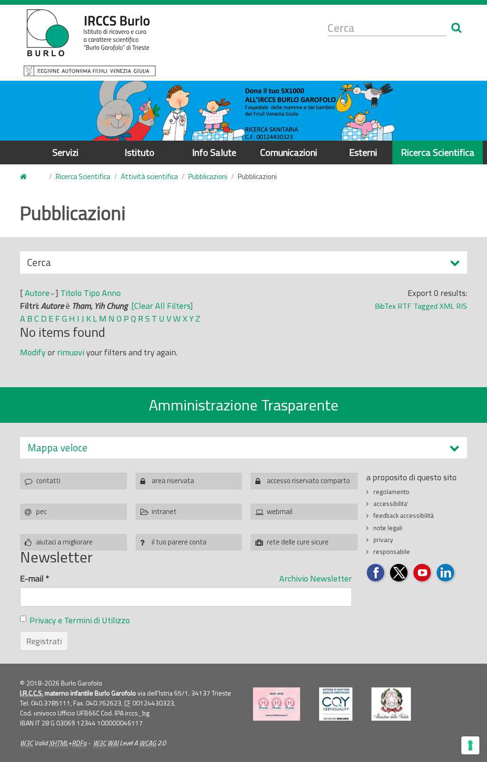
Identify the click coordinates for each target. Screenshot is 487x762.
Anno (111, 292)
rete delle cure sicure (298, 541)
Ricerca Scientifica (438, 152)
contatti (48, 480)
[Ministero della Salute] (391, 704)
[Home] (89, 43)
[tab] (243, 448)
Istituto (140, 152)
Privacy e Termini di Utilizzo (79, 620)
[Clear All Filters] (162, 305)
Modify (33, 352)
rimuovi (70, 352)
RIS (461, 306)
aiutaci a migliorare (64, 541)
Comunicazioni (288, 152)
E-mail (34, 578)
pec (41, 511)
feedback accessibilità (403, 515)
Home (29, 176)
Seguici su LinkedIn (446, 573)
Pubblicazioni (207, 176)
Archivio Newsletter (315, 578)
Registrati (44, 641)
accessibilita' (391, 503)
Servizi (65, 152)
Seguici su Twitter (399, 573)
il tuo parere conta (179, 541)
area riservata (173, 480)
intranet (164, 511)
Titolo (71, 292)
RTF (404, 306)
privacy (383, 539)
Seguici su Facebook (376, 573)
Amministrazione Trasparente (244, 404)
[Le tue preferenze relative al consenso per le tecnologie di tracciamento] (470, 745)
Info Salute (214, 152)
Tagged (425, 306)
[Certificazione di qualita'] (335, 704)
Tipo (92, 292)
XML (446, 306)
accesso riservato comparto (308, 480)
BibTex (385, 306)
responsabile (391, 551)
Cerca (39, 264)
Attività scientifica (149, 176)
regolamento (391, 491)
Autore (37, 292)
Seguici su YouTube (422, 573)
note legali (387, 528)
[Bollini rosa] (276, 704)
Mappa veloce (58, 447)
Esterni (363, 152)
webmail (279, 511)
